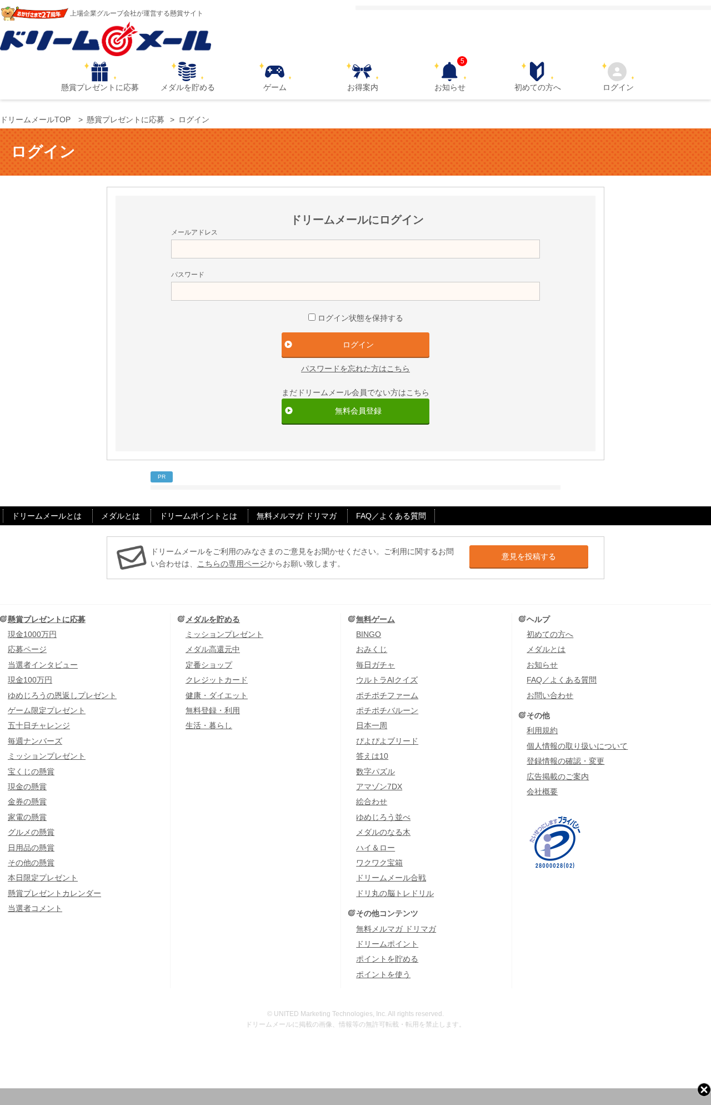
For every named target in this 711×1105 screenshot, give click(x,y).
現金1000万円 (32, 634)
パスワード (187, 274)
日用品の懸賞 (31, 847)
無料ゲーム (375, 619)
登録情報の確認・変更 (565, 760)
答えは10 (372, 755)
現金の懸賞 (27, 786)
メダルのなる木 (383, 832)
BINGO (368, 634)
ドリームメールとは (47, 515)
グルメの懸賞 (31, 832)
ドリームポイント (387, 943)
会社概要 (542, 791)
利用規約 (542, 730)
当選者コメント (35, 908)
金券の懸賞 (27, 801)
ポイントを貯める (387, 958)
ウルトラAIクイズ (387, 679)
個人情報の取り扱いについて (577, 745)
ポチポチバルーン (387, 710)
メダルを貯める (188, 87)
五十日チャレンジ (39, 725)
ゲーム (275, 87)
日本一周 (371, 725)
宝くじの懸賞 (31, 771)
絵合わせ (371, 801)
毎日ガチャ (375, 664)
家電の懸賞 (27, 817)
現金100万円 (30, 679)
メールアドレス (194, 232)
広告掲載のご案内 (558, 776)
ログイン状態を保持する (360, 317)
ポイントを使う (383, 974)
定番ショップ (209, 664)
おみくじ (371, 649)
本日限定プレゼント (43, 877)
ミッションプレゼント (47, 755)
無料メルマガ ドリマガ (297, 515)
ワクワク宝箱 (379, 862)
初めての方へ (537, 87)
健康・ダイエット (217, 695)
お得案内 (362, 87)
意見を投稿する (529, 556)
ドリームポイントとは (198, 515)
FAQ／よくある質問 (391, 515)
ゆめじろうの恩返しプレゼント (62, 695)
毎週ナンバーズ (35, 740)
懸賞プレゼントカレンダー (54, 893)
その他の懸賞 (31, 862)
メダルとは (120, 515)
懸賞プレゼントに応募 (100, 87)
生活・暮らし (209, 725)
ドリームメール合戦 (391, 877)
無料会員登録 (358, 410)
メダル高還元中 (213, 649)
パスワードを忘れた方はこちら (355, 368)
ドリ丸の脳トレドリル (395, 893)
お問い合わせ (550, 695)
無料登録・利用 (213, 710)
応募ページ (27, 649)
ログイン (618, 87)
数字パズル (375, 771)
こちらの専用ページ (232, 563)
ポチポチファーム (387, 695)
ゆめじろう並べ (383, 817)
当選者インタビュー (43, 664)
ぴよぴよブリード (387, 740)
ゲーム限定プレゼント (47, 710)
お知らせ (449, 77)
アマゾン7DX (379, 786)
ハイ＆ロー (375, 847)
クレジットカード (217, 679)
